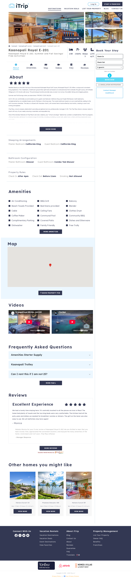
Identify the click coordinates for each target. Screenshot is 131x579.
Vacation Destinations (49, 535)
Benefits (96, 542)
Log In (93, 4)
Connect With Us (22, 531)
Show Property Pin (50, 293)
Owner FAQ (98, 538)
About (69, 542)
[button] (50, 265)
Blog (106, 9)
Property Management (105, 531)
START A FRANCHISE (112, 4)
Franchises (97, 545)
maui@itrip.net (109, 93)
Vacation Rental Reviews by (46, 452)
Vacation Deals (71, 9)
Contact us (117, 9)
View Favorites (46, 545)
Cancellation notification (110, 85)
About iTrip (72, 531)
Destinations (54, 9)
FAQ (68, 551)
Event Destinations (48, 542)
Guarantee (70, 548)
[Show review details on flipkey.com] (59, 452)
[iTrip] (19, 5)
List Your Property (91, 9)
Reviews (69, 545)
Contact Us (71, 538)
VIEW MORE (22, 511)
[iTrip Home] (9, 46)
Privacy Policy (56, 576)
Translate (71, 555)
